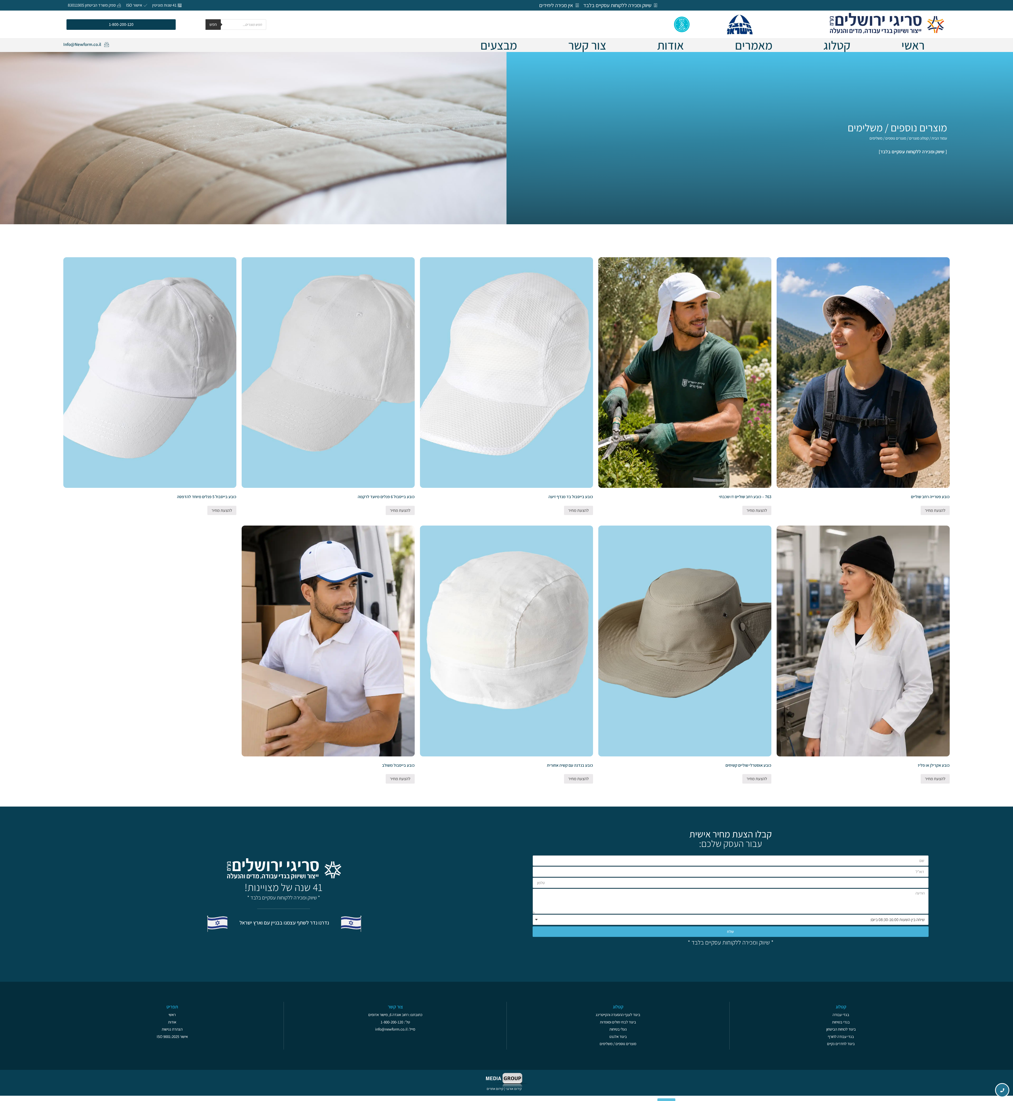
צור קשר (587, 45)
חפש (213, 24)
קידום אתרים (495, 1088)
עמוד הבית (939, 138)
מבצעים (498, 45)
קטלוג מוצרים (919, 138)
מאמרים (753, 45)
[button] (121, 24)
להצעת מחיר (935, 510)
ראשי (913, 45)
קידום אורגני (514, 1088)
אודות (670, 45)
